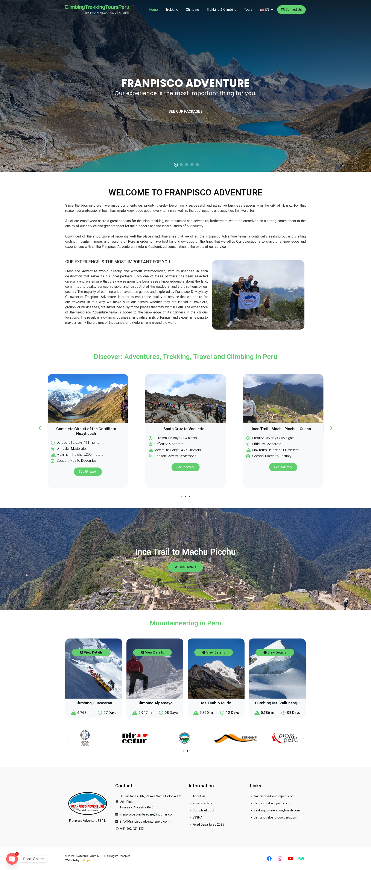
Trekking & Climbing (221, 10)
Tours (248, 10)
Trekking (172, 10)
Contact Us (294, 10)
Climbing (192, 10)
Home (153, 10)
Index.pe (85, 860)
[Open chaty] (12, 859)
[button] (40, 428)
